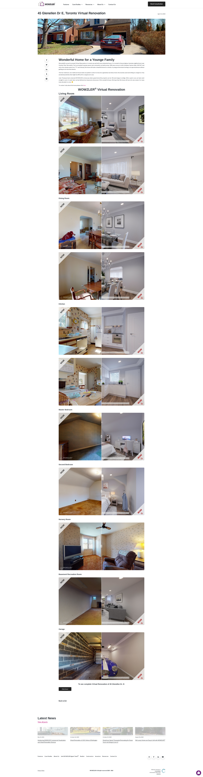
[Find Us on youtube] (163, 757)
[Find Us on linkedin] (158, 757)
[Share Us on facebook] (46, 60)
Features (66, 4)
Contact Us (112, 4)
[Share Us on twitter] (46, 64)
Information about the (155, 773)
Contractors (89, 756)
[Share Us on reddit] (46, 78)
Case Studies (76, 4)
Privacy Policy (41, 770)
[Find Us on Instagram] (149, 757)
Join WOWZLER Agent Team (70, 756)
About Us (100, 4)
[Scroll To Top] (199, 760)
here (84, 85)
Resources (89, 4)
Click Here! (65, 689)
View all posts (43, 722)
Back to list (63, 701)
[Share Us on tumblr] (46, 74)
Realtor (82, 756)
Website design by (156, 770)
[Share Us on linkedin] (46, 69)
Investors (98, 756)
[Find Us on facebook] (154, 757)
